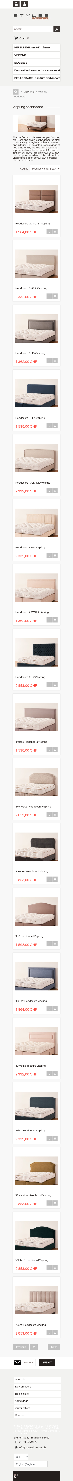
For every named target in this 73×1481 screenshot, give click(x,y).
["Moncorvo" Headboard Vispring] (36, 802)
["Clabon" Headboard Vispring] (36, 1256)
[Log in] (16, 4)
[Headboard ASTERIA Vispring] (36, 608)
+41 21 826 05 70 (28, 1442)
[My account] (24, 4)
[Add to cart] (55, 233)
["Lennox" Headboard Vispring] (36, 867)
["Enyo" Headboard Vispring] (36, 1061)
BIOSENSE (20, 62)
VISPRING (20, 55)
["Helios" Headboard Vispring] (36, 997)
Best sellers (22, 1394)
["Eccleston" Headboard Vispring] (36, 1191)
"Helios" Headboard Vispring (31, 1001)
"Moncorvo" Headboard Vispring (33, 806)
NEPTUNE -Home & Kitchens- (32, 47)
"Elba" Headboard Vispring (30, 1130)
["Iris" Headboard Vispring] (36, 932)
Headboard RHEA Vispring (30, 418)
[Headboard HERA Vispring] (36, 543)
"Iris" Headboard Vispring (29, 936)
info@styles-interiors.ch (32, 1447)
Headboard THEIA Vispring (30, 353)
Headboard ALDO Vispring (30, 677)
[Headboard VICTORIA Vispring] (36, 219)
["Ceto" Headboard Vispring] (36, 1320)
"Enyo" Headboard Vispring (30, 1066)
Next (54, 1347)
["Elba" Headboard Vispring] (36, 1126)
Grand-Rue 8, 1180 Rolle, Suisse (31, 1437)
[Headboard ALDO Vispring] (36, 673)
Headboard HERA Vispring (30, 547)
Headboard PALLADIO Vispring (32, 483)
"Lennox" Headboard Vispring (32, 871)
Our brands (21, 1401)
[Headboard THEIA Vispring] (36, 349)
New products (23, 1386)
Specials (20, 1379)
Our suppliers (22, 1408)
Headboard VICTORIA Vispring (32, 223)
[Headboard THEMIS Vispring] (36, 284)
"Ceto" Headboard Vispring (30, 1325)
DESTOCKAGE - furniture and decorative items (37, 78)
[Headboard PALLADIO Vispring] (36, 478)
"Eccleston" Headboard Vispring (33, 1195)
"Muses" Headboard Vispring (31, 742)
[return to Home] (16, 91)
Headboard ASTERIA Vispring (32, 612)
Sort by (24, 168)
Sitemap (20, 1415)
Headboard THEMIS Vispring (31, 288)
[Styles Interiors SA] (32, 17)
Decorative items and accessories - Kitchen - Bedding (37, 70)
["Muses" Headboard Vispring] (36, 737)
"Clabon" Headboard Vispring (31, 1260)
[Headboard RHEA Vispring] (36, 414)
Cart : (24, 38)
